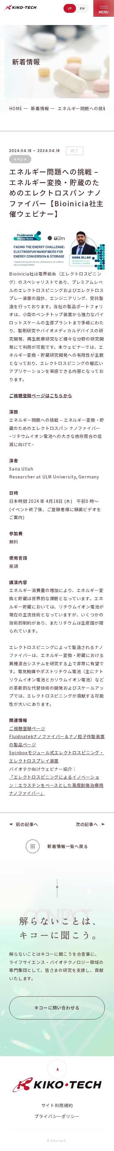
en (82, 8)
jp (69, 8)
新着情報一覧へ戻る (67, 846)
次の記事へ (87, 824)
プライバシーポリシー (56, 1116)
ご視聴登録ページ (27, 728)
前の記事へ (27, 824)
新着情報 (40, 108)
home (15, 108)
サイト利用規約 (57, 1105)
